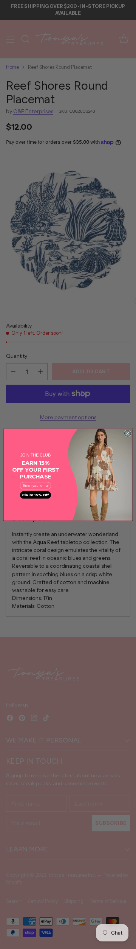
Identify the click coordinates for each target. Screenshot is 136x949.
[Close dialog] (127, 433)
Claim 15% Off (35, 494)
